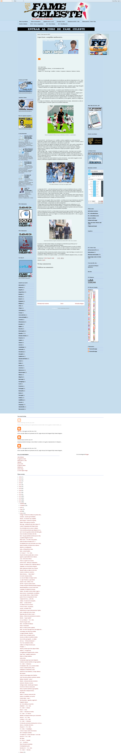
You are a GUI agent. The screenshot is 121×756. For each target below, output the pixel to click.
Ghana (20, 342)
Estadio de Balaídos (23, 24)
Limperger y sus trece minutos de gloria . (28, 566)
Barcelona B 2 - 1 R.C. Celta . (26, 748)
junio (21, 507)
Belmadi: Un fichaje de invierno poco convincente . (30, 715)
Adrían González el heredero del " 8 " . (28, 541)
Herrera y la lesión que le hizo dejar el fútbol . (29, 648)
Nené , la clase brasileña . (25, 551)
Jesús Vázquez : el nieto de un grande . (28, 520)
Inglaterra (21, 356)
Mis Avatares (22, 673)
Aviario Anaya (20, 468)
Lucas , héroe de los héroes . (26, 558)
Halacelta (19, 462)
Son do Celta (20, 463)
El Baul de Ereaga (92, 220)
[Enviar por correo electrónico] (58, 258)
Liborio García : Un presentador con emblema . (30, 593)
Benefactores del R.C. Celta (73, 21)
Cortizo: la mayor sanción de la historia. (28, 730)
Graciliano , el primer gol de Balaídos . (28, 516)
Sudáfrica (21, 400)
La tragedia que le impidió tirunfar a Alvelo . (29, 652)
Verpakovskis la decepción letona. (27, 690)
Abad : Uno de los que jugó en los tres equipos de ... (31, 629)
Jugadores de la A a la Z (48, 21)
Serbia (20, 397)
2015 (20, 496)
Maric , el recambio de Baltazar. (26, 623)
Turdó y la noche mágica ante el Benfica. (28, 675)
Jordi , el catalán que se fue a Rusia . (27, 612)
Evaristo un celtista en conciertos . (27, 572)
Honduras (21, 351)
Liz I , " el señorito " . (24, 742)
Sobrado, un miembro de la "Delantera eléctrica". (30, 564)
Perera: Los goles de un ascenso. (27, 560)
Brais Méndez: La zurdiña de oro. (28, 163)
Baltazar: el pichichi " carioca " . (26, 679)
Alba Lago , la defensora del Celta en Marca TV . (30, 524)
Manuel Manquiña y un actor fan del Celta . (29, 587)
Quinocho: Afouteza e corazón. (26, 683)
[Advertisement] (60, 321)
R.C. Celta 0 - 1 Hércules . (25, 749)
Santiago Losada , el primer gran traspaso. (29, 684)
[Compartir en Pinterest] (63, 258)
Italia (20, 363)
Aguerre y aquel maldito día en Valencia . (28, 556)
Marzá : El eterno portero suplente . (27, 627)
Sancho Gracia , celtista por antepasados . (29, 562)
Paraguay (21, 381)
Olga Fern (19, 439)
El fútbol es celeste (21, 465)
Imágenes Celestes (24, 702)
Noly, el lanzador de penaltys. (26, 744)
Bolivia (20, 294)
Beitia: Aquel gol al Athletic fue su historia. (29, 568)
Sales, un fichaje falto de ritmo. (26, 549)
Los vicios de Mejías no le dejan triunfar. (28, 577)
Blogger (87, 454)
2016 (20, 494)
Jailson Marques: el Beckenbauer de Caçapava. (28, 150)
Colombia (21, 310)
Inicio (62, 303)
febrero (22, 752)
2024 (20, 479)
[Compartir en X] (60, 258)
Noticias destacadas (93, 254)
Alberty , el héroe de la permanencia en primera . (30, 616)
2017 (20, 492)
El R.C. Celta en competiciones (36, 24)
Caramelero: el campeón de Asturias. (27, 589)
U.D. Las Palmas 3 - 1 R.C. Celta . (27, 620)
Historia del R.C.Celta (22, 460)
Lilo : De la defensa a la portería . (27, 704)
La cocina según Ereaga (22, 470)
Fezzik (18, 431)
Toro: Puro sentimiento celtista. (26, 642)
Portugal (21, 388)
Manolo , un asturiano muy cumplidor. (28, 518)
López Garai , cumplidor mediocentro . (28, 654)
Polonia (21, 386)
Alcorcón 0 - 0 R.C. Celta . (25, 736)
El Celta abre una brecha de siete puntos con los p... (31, 723)
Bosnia (20, 296)
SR (18, 448)
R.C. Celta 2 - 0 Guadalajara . (26, 728)
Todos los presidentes (23, 21)
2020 (20, 486)
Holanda (21, 349)
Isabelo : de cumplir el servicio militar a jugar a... (30, 591)
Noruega (21, 379)
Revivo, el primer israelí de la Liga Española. (29, 688)
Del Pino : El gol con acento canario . (28, 583)
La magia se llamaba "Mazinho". (26, 633)
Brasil (20, 299)
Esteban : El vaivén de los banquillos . (28, 600)
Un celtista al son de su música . (26, 604)
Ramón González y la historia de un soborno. (29, 545)
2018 (20, 490)
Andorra (21, 287)
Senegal (21, 395)
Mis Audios (22, 692)
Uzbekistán (22, 406)
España (43, 260)
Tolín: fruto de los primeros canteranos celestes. (30, 677)
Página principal (92, 226)
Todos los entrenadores (35, 21)
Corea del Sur (22, 315)
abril (21, 511)
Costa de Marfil (22, 317)
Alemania (21, 285)
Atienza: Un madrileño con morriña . (27, 696)
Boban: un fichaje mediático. (26, 656)
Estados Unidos (23, 335)
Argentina (21, 292)
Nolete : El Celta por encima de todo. (28, 694)
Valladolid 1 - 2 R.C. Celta (25, 705)
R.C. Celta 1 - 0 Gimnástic (25, 721)
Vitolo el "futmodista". (24, 625)
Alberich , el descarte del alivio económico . (29, 681)
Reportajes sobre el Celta (94, 257)
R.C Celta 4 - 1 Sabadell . (25, 740)
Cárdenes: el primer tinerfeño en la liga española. (30, 662)
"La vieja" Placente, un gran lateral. (27, 579)
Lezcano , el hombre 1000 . (26, 608)
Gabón (20, 340)
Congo (20, 312)
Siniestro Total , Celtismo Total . (27, 581)
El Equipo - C (22, 646)
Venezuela (21, 409)
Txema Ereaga (47, 258)
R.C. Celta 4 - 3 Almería (25, 707)
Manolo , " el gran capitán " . (26, 618)
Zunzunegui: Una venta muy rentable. (28, 631)
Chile (20, 305)
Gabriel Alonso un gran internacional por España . (30, 610)
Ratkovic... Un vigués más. (25, 650)
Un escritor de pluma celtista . (26, 576)
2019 (20, 488)
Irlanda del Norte (23, 358)
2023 (20, 480)
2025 (20, 477)
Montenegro (22, 372)
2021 (20, 484)
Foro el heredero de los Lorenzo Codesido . (29, 528)
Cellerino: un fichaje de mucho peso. (27, 644)
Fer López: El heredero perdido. (27, 176)
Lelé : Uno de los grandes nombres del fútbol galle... (31, 532)
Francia (21, 338)
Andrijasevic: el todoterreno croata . (27, 669)
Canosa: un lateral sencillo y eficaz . (27, 667)
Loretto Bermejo (20, 422)
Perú (20, 383)
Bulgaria (21, 301)
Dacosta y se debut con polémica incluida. (29, 637)
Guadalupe (21, 347)
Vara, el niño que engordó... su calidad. (28, 639)
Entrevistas (91, 252)
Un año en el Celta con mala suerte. (27, 686)
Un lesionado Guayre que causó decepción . (29, 660)
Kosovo (20, 365)
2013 (20, 500)
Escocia (20, 328)
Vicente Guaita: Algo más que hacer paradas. (28, 137)
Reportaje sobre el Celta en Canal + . (28, 614)
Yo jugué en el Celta (21, 458)
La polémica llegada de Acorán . (26, 537)
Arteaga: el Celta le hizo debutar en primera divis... (31, 514)
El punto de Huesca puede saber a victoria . (29, 555)
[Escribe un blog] (59, 258)
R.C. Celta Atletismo (50, 24)
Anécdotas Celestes (93, 211)
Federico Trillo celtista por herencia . (27, 522)
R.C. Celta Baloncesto (63, 24)
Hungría (21, 354)
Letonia (21, 367)
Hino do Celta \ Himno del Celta (94, 223)
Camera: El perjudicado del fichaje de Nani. (29, 526)
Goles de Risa (23, 658)
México (20, 374)
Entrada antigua (79, 303)
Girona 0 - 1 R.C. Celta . (25, 717)
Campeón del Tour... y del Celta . (27, 598)
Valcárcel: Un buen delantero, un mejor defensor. (30, 671)
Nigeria (21, 377)
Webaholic (90, 267)
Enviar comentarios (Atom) (63, 308)
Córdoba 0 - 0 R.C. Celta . (25, 719)
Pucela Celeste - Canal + (25, 698)
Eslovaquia (21, 331)
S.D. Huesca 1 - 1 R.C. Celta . (26, 553)
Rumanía (21, 390)
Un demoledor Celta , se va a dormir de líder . (29, 665)
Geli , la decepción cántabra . (26, 732)
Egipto (20, 326)
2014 (20, 498)
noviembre (22, 505)
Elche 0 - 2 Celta (23, 709)
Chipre (20, 308)
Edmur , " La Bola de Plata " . (26, 602)
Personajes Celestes (61, 21)
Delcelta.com (20, 467)
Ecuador (21, 324)
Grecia (20, 344)
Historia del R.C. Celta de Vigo (89, 21)
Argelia (20, 289)
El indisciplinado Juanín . (25, 746)
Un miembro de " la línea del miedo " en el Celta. (30, 734)
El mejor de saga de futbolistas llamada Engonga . (30, 585)
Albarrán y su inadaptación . (26, 547)
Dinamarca (22, 322)
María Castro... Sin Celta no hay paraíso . (28, 539)
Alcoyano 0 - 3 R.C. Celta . (25, 727)
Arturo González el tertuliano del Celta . (28, 533)
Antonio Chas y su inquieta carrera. (27, 635)
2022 (20, 482)
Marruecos (21, 370)
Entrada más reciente (43, 303)
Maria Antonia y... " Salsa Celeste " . (27, 574)
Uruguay (21, 404)
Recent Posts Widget (93, 265)
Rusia (20, 393)
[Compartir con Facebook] (62, 258)
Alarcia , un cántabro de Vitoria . (27, 725)
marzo (21, 513)
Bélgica (21, 303)
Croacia (21, 319)
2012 (20, 501)
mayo (21, 509)
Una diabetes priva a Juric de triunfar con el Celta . (30, 543)
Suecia (20, 402)
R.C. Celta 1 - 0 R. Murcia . (25, 713)
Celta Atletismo (20, 457)
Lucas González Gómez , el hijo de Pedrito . (29, 595)
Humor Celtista (92, 218)
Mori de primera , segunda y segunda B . (28, 700)
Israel (20, 361)
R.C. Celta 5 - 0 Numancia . (26, 663)
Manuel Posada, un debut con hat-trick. (28, 570)
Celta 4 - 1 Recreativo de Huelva (27, 711)
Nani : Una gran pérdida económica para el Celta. (30, 535)
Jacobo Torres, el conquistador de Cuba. (28, 597)
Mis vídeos (22, 738)
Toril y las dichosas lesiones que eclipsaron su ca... (30, 530)
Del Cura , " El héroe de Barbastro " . (28, 641)
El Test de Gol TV (92, 250)
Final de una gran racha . (25, 621)
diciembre (22, 503)
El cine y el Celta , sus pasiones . (27, 606)
